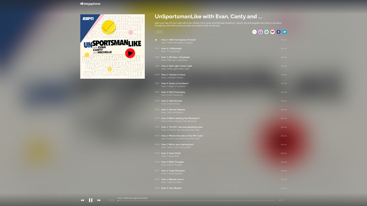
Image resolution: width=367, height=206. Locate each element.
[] (92, 194)
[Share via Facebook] (279, 31)
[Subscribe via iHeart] (273, 31)
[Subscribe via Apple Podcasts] (261, 31)
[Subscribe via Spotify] (267, 31)
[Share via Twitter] (284, 31)
